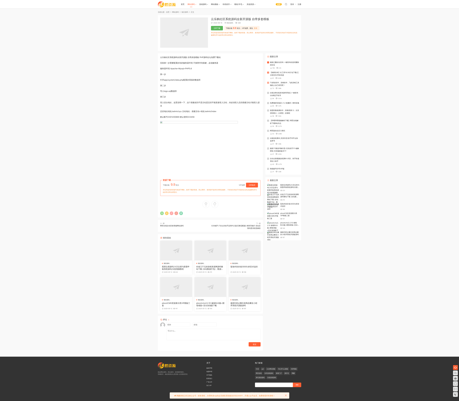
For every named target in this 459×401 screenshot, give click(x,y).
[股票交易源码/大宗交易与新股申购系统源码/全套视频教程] (176, 251)
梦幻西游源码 (260, 377)
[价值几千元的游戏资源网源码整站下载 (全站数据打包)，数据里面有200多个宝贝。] (210, 251)
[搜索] (286, 4)
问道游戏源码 (271, 377)
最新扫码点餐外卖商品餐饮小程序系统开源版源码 (243, 304)
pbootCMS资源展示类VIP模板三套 (176, 304)
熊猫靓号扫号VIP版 (277, 169)
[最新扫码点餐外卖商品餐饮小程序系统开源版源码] (245, 287)
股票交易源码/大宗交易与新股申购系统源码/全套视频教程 (175, 267)
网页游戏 (259, 373)
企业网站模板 (271, 369)
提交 (254, 344)
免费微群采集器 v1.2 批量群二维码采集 (284, 103)
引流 (257, 369)
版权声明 (209, 368)
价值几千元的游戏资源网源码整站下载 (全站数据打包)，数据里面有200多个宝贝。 (209, 267)
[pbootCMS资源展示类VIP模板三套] (176, 287)
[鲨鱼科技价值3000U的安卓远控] (245, 251)
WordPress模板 (283, 369)
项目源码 (230, 23)
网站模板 (214, 4)
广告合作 (209, 382)
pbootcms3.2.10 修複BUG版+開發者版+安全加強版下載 (210, 304)
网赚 (293, 373)
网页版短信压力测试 (277, 131)
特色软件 (226, 4)
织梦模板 (294, 369)
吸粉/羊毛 (238, 4)
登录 (255, 28)
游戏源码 (202, 4)
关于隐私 (209, 375)
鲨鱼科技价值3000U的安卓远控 (244, 266)
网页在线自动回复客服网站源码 (172, 226)
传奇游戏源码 (269, 373)
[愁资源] (167, 4)
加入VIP (209, 385)
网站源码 (191, 4)
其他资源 (250, 4)
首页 (182, 4)
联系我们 (209, 378)
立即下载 (217, 28)
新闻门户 (279, 373)
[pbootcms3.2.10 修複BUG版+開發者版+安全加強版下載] (210, 287)
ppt (263, 369)
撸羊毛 (287, 373)
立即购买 (252, 185)
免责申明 (209, 371)
